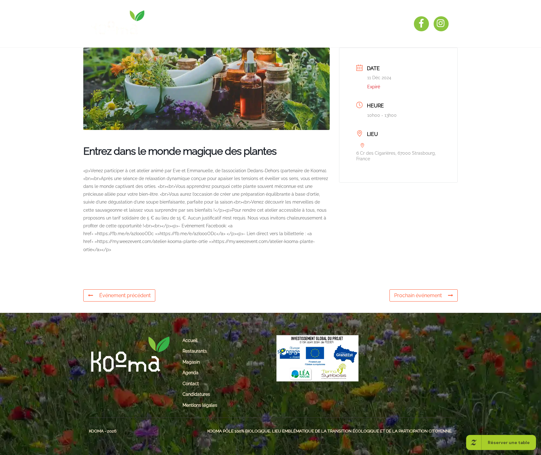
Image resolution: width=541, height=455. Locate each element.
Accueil (190, 340)
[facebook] (422, 23)
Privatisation (387, 23)
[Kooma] (117, 33)
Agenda (190, 372)
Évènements (303, 23)
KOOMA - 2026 (102, 431)
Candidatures (196, 394)
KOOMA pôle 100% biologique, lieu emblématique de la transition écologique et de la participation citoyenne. (329, 431)
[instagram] (442, 23)
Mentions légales (200, 405)
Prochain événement (418, 295)
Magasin (262, 23)
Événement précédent (125, 295)
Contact (344, 23)
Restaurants (220, 23)
